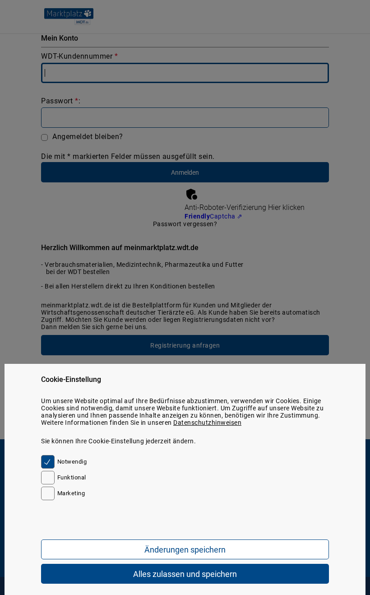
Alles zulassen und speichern (185, 574)
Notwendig (72, 461)
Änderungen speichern (185, 549)
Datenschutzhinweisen (207, 422)
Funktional (71, 477)
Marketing (71, 493)
